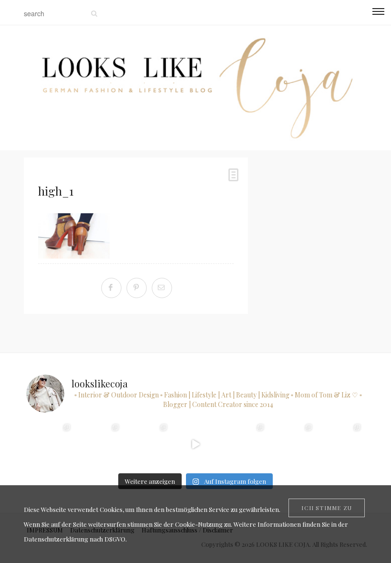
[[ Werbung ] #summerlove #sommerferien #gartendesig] (98, 444)
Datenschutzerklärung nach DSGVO (74, 539)
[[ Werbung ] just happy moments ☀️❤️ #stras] (50, 444)
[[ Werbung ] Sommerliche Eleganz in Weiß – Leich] (147, 444)
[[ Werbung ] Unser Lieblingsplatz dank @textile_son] (195, 444)
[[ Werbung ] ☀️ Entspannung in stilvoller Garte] (292, 444)
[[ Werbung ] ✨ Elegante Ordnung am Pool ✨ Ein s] (340, 444)
